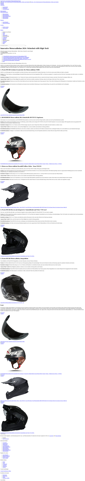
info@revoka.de (6, 438)
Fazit (4, 61)
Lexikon (2, 25)
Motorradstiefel (5, 17)
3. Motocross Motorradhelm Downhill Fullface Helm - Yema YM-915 (15, 58)
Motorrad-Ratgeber (6, 23)
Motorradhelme (5, 14)
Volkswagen (5, 35)
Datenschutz (5, 475)
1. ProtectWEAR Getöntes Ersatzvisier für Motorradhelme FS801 (15, 56)
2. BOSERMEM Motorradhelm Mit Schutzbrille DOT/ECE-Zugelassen (16, 57)
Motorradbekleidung (4, 12)
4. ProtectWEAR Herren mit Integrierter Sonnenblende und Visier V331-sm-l (17, 59)
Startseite (2, 4)
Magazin (2, 20)
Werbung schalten (6, 478)
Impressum (5, 474)
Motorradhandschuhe (7, 16)
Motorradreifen (3, 11)
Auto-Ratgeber (8, 0)
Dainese (4, 42)
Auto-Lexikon (5, 28)
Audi (4, 34)
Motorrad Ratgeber (14, 0)
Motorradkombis (6, 15)
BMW (4, 33)
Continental (5, 37)
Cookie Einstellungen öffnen (5, 471)
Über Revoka (2, 0)
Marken (1, 30)
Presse (19, 0)
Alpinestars (5, 41)
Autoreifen (2, 5)
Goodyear (4, 38)
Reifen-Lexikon (6, 27)
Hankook (4, 39)
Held (4, 43)
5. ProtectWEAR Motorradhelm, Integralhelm (11, 60)
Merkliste (2, 3)
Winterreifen (5, 8)
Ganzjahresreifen (6, 9)
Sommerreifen (5, 7)
